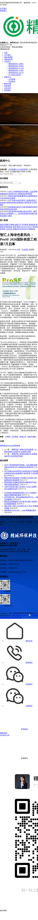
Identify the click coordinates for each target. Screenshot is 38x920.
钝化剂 (24, 229)
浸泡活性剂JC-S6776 (16, 72)
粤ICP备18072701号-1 (20, 615)
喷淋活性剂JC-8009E (16, 66)
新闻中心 (7, 77)
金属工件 (18, 224)
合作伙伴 (7, 88)
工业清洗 (9, 229)
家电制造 (32, 224)
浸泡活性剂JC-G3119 (16, 68)
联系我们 (3, 11)
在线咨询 (3, 528)
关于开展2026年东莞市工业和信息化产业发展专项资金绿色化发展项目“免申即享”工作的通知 (18, 202)
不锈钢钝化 (31, 229)
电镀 (18, 227)
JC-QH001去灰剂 (14, 75)
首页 (6, 53)
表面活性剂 (8, 59)
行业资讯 (11, 81)
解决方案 (7, 84)
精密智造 (9, 227)
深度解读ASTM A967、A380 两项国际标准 (20, 510)
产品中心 (7, 61)
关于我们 (3, 8)
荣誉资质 (7, 86)
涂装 (14, 227)
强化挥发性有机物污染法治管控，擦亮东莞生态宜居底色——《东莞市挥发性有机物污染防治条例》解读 (18, 213)
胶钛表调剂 (8, 57)
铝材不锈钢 (4, 224)
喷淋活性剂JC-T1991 (16, 70)
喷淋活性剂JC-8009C (16, 64)
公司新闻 (11, 79)
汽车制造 (25, 224)
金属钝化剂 (17, 229)
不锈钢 (11, 224)
